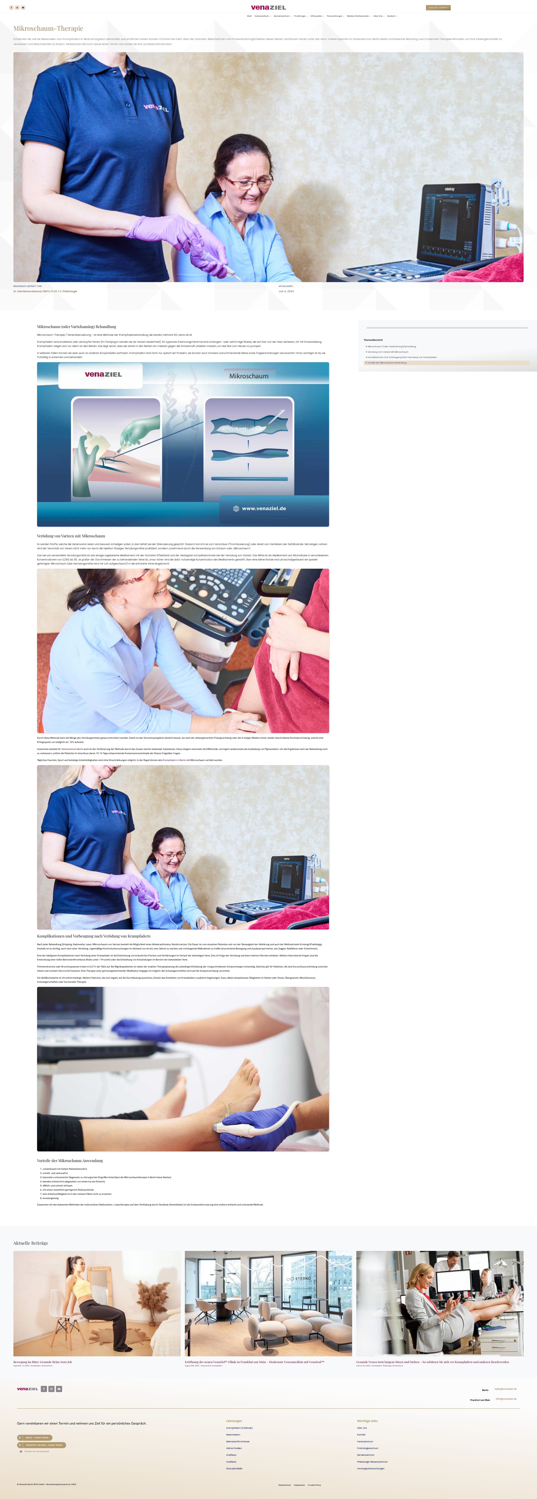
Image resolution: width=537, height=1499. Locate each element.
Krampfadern (36, 1366)
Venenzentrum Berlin (72, 749)
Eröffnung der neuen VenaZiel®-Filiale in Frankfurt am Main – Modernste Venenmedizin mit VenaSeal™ (254, 1362)
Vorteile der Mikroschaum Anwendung (387, 362)
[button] (438, 8)
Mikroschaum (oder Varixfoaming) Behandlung (392, 346)
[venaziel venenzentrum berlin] (268, 6)
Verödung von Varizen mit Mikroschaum (388, 352)
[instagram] (17, 7)
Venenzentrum (47, 1366)
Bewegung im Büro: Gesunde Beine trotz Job (42, 1362)
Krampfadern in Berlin (174, 760)
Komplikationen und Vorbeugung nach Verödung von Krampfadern (402, 357)
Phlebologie (387, 1366)
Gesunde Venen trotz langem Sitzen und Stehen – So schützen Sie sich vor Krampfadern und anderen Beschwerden (432, 1362)
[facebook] (11, 7)
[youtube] (23, 7)
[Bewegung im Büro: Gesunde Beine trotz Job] (97, 1303)
